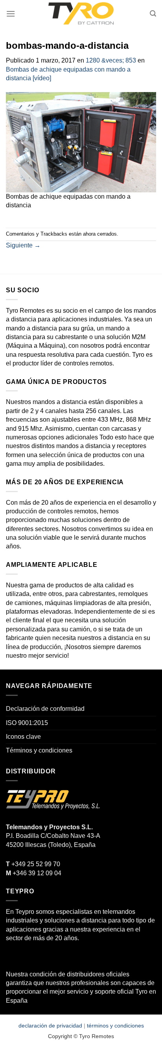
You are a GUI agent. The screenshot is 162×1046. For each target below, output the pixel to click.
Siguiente (23, 245)
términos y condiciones (115, 1025)
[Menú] (10, 13)
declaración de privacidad (50, 1025)
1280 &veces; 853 (111, 60)
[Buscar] (153, 13)
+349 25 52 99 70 (33, 864)
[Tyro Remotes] (81, 14)
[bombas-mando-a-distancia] (81, 141)
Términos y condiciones (39, 750)
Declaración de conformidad (45, 708)
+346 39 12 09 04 (33, 873)
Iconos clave (23, 736)
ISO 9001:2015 (27, 722)
